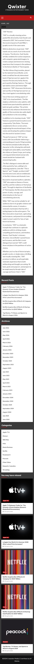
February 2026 (7, 346)
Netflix (5, 451)
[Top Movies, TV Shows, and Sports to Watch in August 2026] (17, 632)
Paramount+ (7, 455)
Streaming (6, 470)
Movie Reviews (8, 447)
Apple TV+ (6, 432)
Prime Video (7, 462)
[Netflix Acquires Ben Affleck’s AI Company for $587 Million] (17, 562)
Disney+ (5, 436)
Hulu (4, 443)
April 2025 (6, 383)
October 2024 (7, 405)
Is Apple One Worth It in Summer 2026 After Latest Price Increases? (15, 296)
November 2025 (8, 357)
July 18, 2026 (9, 511)
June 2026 (6, 331)
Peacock (5, 458)
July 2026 (6, 328)
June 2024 (6, 419)
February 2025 (7, 390)
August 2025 (7, 368)
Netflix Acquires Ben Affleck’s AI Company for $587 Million (17, 302)
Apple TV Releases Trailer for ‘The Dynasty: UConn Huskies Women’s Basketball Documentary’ (14, 289)
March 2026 (7, 342)
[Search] (31, 17)
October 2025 (7, 361)
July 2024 (6, 416)
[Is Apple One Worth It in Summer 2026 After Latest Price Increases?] (17, 527)
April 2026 (6, 339)
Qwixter (17, 6)
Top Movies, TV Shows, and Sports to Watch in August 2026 (15, 314)
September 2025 (8, 364)
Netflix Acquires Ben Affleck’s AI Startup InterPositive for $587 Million (16, 308)
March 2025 (7, 386)
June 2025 (6, 375)
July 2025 (6, 372)
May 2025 (6, 379)
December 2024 (8, 397)
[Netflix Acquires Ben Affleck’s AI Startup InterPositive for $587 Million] (17, 597)
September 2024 (8, 408)
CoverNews (23, 658)
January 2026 (7, 350)
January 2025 (7, 394)
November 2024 (8, 401)
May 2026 (6, 335)
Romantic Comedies (9, 466)
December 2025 (8, 353)
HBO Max (6, 440)
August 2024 (7, 412)
